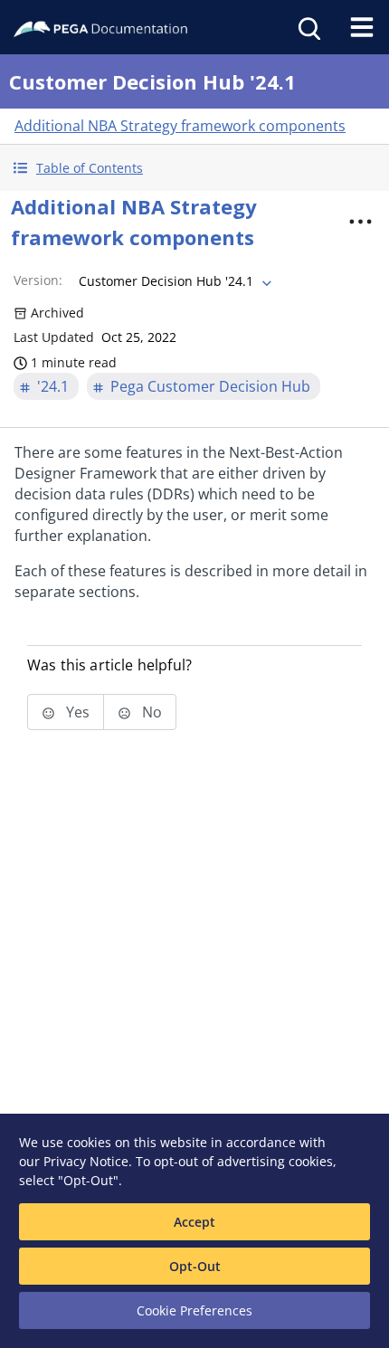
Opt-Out (195, 1266)
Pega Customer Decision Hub (210, 386)
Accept (194, 1221)
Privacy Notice (85, 1161)
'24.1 (53, 386)
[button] (194, 168)
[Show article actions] (361, 222)
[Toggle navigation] (362, 27)
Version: (38, 280)
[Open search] (307, 27)
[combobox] (173, 281)
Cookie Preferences (194, 1310)
